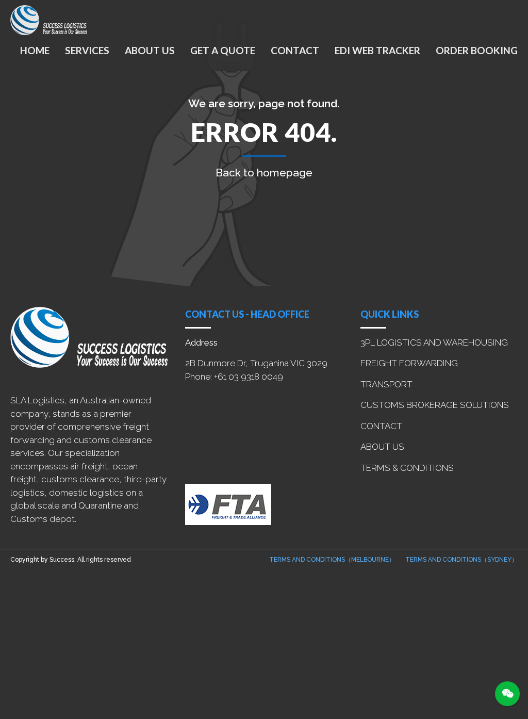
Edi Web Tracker (377, 50)
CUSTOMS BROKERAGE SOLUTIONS (434, 405)
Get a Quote (222, 50)
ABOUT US (382, 447)
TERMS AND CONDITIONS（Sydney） (461, 559)
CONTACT (381, 426)
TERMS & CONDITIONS (407, 468)
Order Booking (477, 50)
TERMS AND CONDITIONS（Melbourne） (332, 559)
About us (150, 50)
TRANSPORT (386, 384)
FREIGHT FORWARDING (409, 363)
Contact (295, 50)
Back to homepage (264, 172)
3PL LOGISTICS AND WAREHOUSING (434, 342)
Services (87, 50)
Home (35, 50)
